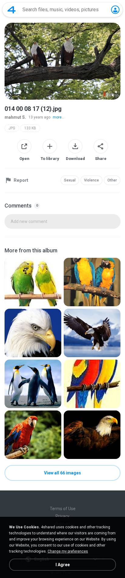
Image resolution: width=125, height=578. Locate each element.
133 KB (30, 128)
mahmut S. (15, 117)
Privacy (62, 516)
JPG (11, 128)
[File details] (33, 282)
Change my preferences (68, 551)
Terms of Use (63, 508)
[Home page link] (11, 9)
